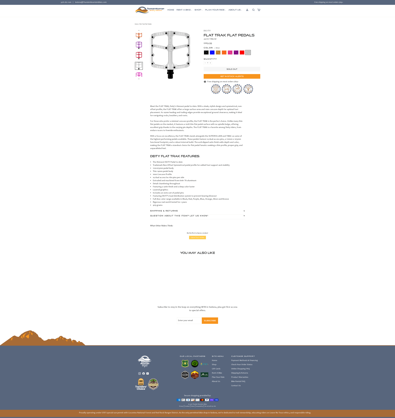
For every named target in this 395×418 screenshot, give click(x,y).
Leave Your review (197, 237)
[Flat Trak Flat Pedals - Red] (151, 294)
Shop (214, 365)
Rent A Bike (217, 373)
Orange (224, 52)
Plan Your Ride (218, 377)
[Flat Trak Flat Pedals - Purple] (149, 294)
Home (136, 24)
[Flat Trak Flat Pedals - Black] (136, 294)
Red (242, 52)
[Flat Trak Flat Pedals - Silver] (154, 294)
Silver (248, 52)
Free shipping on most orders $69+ (328, 2)
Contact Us (236, 386)
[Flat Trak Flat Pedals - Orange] (144, 294)
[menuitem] (170, 10)
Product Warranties (239, 377)
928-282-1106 (66, 2)
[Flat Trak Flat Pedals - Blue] (138, 294)
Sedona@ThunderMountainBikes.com (91, 2)
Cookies (187, 406)
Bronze (218, 52)
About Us (216, 381)
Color (212, 48)
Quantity (210, 59)
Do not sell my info (210, 406)
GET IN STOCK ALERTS (232, 76)
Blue (212, 52)
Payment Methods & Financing (244, 360)
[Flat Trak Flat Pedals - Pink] (146, 294)
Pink (230, 52)
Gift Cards (216, 369)
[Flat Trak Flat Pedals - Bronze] (141, 294)
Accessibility (199, 406)
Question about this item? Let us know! (179, 216)
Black (206, 52)
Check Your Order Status (242, 365)
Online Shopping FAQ (240, 369)
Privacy (181, 406)
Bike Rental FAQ (238, 381)
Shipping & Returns (164, 211)
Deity (207, 31)
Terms (193, 406)
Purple (236, 52)
